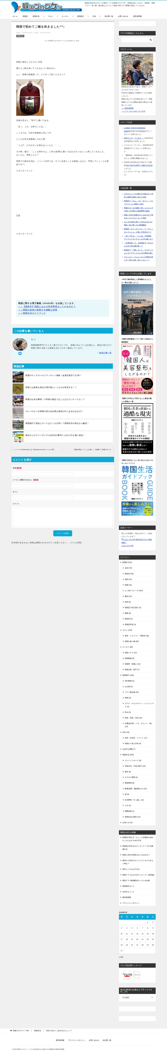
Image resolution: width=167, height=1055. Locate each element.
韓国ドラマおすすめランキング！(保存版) (138, 875)
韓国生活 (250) (128, 755)
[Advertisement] (62, 50)
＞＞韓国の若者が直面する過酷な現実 (37, 310)
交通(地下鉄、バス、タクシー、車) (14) (138, 724)
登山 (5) (128, 712)
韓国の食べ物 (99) (132, 641)
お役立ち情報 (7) (128, 749)
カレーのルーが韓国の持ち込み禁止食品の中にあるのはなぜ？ (54, 411)
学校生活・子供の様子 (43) (135, 766)
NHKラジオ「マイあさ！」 (134, 138)
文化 (94, 16)
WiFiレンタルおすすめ (130, 869)
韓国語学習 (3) (130, 624)
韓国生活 (36, 16)
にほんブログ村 (127, 546)
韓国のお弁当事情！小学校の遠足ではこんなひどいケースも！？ (55, 399)
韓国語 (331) (127, 562)
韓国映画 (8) (129, 658)
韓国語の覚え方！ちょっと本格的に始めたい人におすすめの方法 (137, 838)
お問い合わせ (123, 16)
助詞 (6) (128, 602)
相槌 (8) (128, 613)
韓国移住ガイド (128, 886)
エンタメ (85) (127, 647)
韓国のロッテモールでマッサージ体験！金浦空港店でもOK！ (53, 375)
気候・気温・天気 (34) (133, 718)
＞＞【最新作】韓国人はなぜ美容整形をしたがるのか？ (47, 306)
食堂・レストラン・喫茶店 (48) (137, 636)
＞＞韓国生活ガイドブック (32, 313)
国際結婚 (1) (129, 811)
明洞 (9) (128, 698)
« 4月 (121, 957)
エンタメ (65, 16)
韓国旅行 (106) (128, 675)
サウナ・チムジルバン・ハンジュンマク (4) (139, 704)
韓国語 (25, 16)
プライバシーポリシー (130, 903)
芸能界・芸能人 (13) (132, 664)
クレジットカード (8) (133, 760)
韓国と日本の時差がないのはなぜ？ (136, 855)
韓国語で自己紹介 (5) (133, 607)
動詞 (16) (128, 596)
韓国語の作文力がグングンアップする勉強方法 (137, 847)
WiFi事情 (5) (129, 681)
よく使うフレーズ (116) (134, 590)
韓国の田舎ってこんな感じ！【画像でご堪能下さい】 (93, 449)
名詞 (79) (128, 568)
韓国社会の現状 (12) (132, 817)
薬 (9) (127, 794)
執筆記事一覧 (105, 353)
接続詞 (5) (129, 619)
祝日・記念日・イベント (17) (136, 738)
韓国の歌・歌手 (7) (132, 670)
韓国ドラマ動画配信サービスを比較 (136, 880)
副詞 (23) (128, 579)
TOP (21, 1031)
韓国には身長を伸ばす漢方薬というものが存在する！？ (51, 387)
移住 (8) (128, 772)
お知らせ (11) (127, 822)
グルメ (50, 16)
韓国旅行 (80, 16)
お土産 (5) (129, 686)
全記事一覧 (109, 16)
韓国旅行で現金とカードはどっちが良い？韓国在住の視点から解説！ (57, 423)
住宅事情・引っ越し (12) (134, 800)
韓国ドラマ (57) (131, 653)
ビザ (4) (128, 805)
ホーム (15, 16)
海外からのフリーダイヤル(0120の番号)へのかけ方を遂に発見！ (55, 435)
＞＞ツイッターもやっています (133, 111)
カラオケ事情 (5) (131, 777)
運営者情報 (137, 16)
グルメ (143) (127, 630)
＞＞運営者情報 (127, 108)
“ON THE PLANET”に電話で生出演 (139, 165)
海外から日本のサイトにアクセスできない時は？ (137, 861)
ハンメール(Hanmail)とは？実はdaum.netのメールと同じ (34, 449)
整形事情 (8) (129, 783)
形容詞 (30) (129, 574)
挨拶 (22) (128, 585)
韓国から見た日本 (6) (133, 743)
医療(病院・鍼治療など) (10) (136, 789)
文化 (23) (125, 732)
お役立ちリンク (128, 892)
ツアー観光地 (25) (132, 692)
